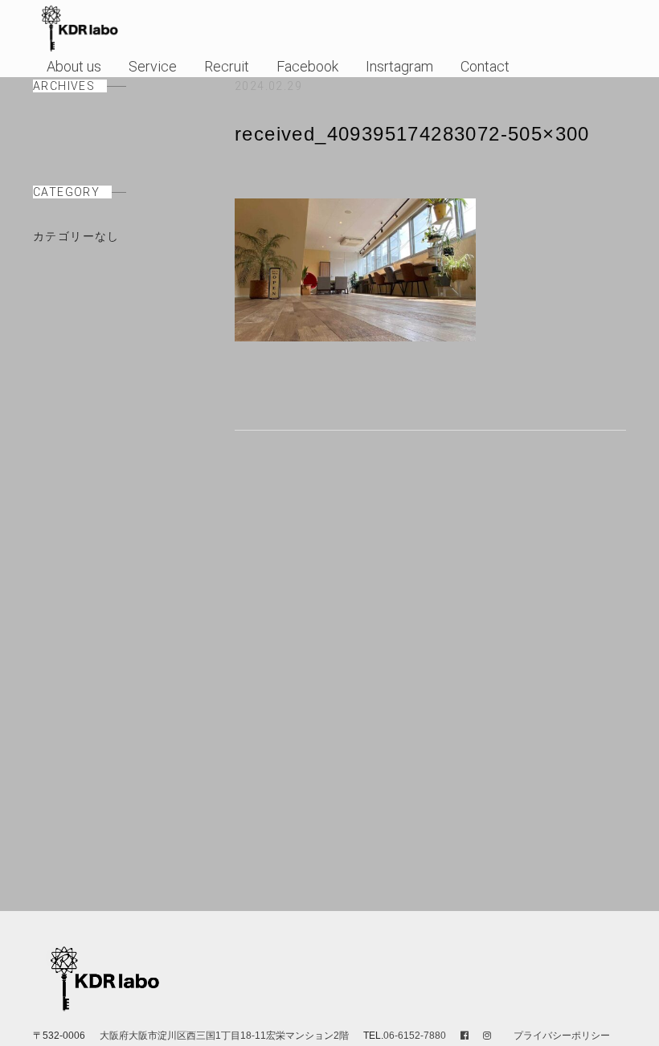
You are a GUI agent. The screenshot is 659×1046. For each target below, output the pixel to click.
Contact (485, 66)
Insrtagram (399, 66)
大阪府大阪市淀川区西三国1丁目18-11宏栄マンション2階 (225, 1035)
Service (153, 66)
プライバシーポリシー (562, 1035)
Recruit (226, 66)
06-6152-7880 (414, 1035)
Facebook (307, 66)
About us (74, 66)
